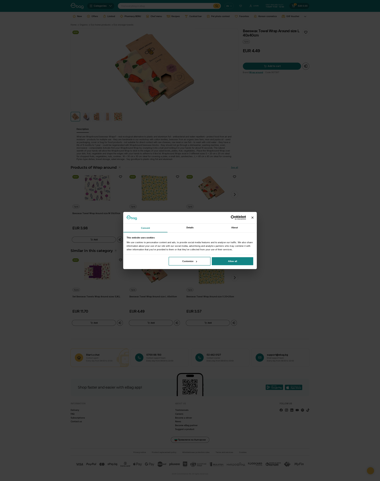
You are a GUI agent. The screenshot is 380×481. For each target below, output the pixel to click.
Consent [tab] (145, 228)
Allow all (232, 261)
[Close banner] (252, 218)
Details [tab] (190, 227)
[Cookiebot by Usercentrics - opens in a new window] (233, 217)
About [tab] (234, 227)
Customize (188, 261)
